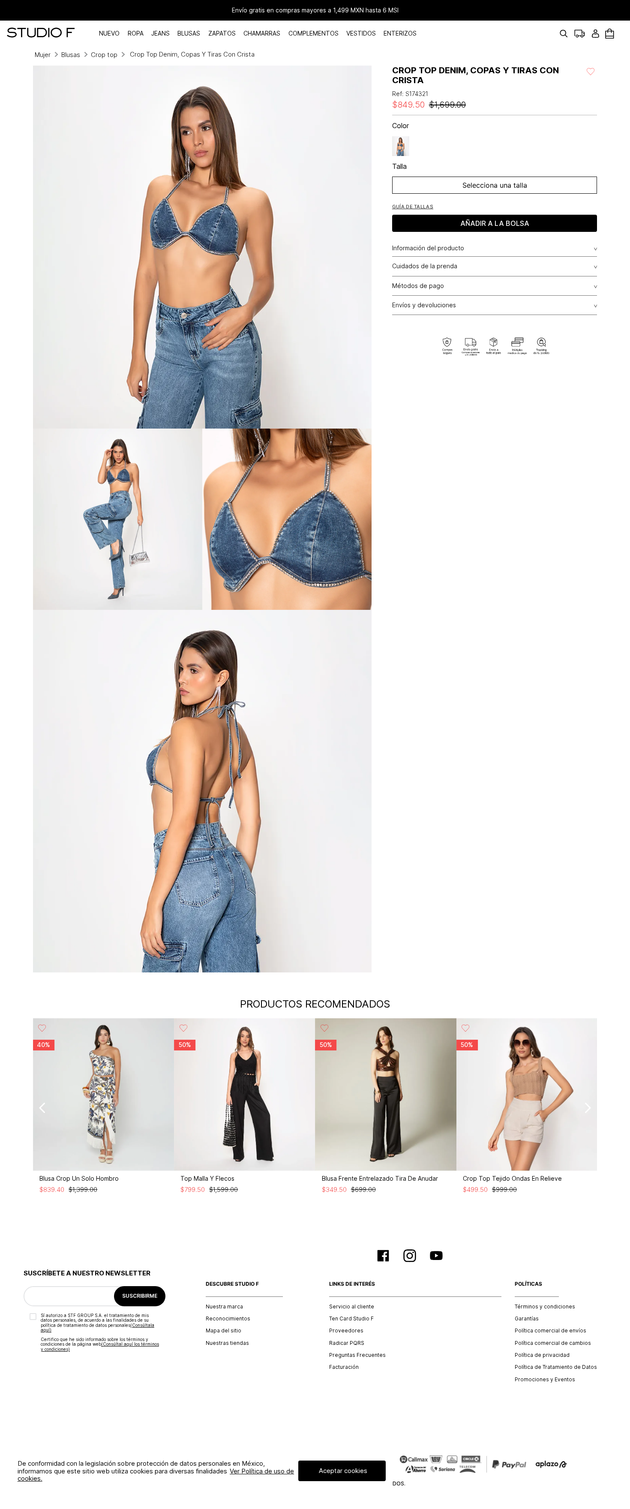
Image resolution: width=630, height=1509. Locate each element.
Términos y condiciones (545, 1307)
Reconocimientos (228, 1319)
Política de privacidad (542, 1355)
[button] (412, 206)
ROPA (136, 33)
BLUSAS (188, 33)
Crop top (104, 54)
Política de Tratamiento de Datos (556, 1367)
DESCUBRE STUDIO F (232, 1284)
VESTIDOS (361, 33)
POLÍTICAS (528, 1284)
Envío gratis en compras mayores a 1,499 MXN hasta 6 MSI (315, 10)
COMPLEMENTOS (313, 33)
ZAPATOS (222, 33)
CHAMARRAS (261, 33)
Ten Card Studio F (351, 1319)
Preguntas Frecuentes (357, 1355)
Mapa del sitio (223, 1331)
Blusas (70, 54)
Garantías (527, 1319)
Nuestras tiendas (227, 1343)
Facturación (344, 1367)
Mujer (43, 54)
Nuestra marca (224, 1307)
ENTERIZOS (400, 33)
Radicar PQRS (346, 1343)
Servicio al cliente (351, 1307)
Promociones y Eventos (545, 1380)
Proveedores (346, 1331)
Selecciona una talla (494, 185)
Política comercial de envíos (550, 1331)
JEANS (160, 33)
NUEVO (109, 33)
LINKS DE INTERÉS (352, 1284)
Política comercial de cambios (553, 1343)
